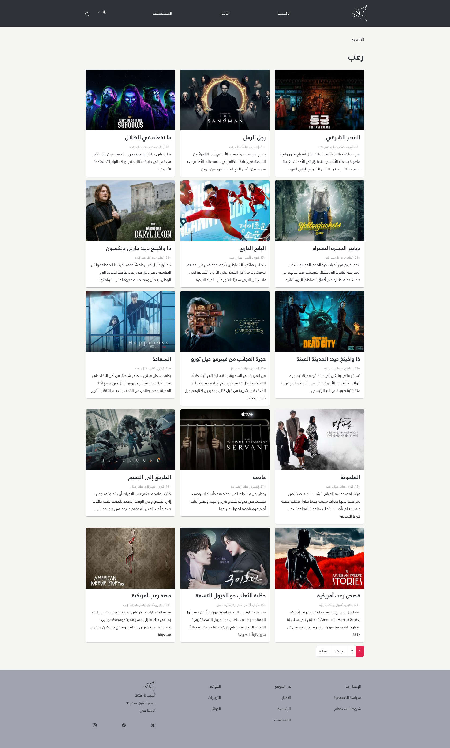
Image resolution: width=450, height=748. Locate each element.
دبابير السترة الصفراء (336, 248)
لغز (327, 257)
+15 (263, 257)
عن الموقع (283, 686)
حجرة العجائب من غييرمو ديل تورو (228, 359)
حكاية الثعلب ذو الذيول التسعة (231, 595)
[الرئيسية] (359, 13)
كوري (350, 146)
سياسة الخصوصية (347, 697)
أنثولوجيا (337, 604)
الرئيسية (284, 13)
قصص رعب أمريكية (338, 595)
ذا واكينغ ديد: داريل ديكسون (138, 248)
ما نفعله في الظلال (148, 137)
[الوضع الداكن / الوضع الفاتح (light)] (102, 12)
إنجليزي (254, 146)
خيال (333, 146)
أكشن (341, 146)
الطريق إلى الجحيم (149, 477)
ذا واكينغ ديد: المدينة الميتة (328, 359)
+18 (357, 146)
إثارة (137, 257)
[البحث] (87, 14)
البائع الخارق (253, 248)
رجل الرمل (254, 137)
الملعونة (350, 477)
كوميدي (149, 146)
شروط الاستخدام (347, 708)
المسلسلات (162, 13)
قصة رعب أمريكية (151, 595)
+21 (263, 146)
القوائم (215, 686)
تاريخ (327, 146)
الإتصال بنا (353, 686)
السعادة (162, 359)
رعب (320, 146)
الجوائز (216, 708)
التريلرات (214, 697)
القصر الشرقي (343, 137)
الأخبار (224, 13)
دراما (245, 146)
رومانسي (223, 604)
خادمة (259, 477)
